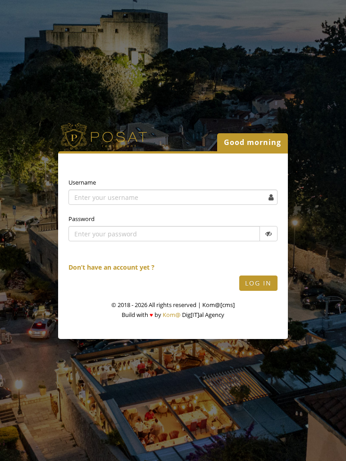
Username (82, 182)
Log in (258, 283)
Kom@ (172, 315)
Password (81, 219)
